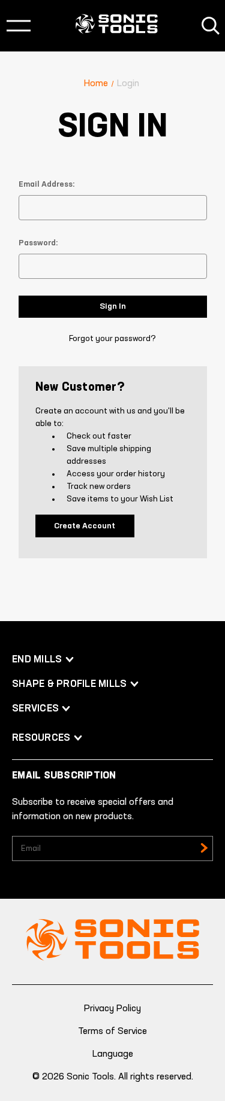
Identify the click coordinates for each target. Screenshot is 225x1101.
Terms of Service (112, 1031)
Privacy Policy (112, 1009)
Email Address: (47, 184)
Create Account (84, 526)
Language (112, 1054)
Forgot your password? (112, 338)
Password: (38, 243)
